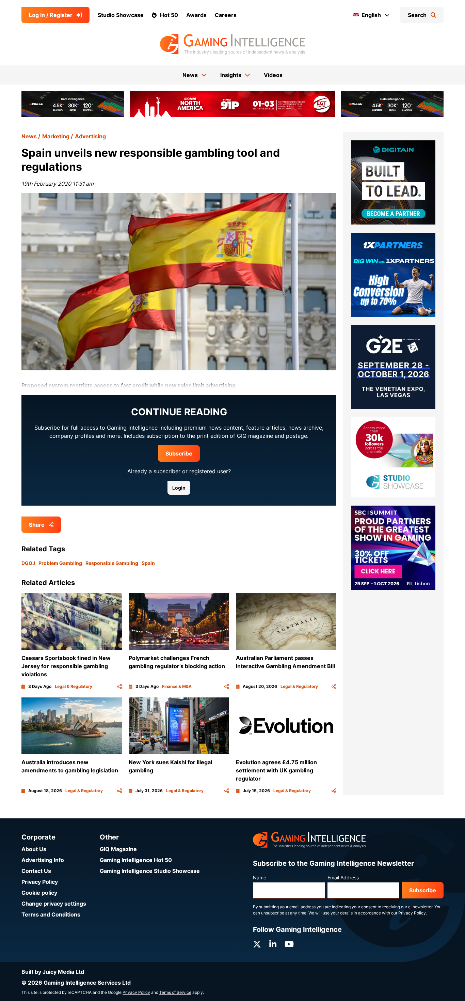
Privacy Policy (39, 881)
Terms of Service (175, 992)
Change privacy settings (53, 903)
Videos (273, 75)
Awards (196, 15)
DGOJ (28, 563)
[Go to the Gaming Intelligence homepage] (232, 44)
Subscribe (178, 453)
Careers (226, 15)
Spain (148, 563)
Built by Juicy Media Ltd (52, 971)
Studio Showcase (121, 15)
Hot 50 (169, 15)
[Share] (119, 686)
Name (259, 877)
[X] (257, 944)
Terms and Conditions (50, 914)
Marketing (55, 136)
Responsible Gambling (111, 563)
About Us (33, 849)
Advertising (90, 136)
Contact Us (36, 870)
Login (179, 488)
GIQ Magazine (118, 849)
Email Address (343, 877)
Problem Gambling (60, 563)
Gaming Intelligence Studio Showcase (150, 870)
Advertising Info (42, 860)
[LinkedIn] (272, 944)
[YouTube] (289, 944)
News (29, 136)
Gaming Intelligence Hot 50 (136, 860)
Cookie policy (39, 892)
